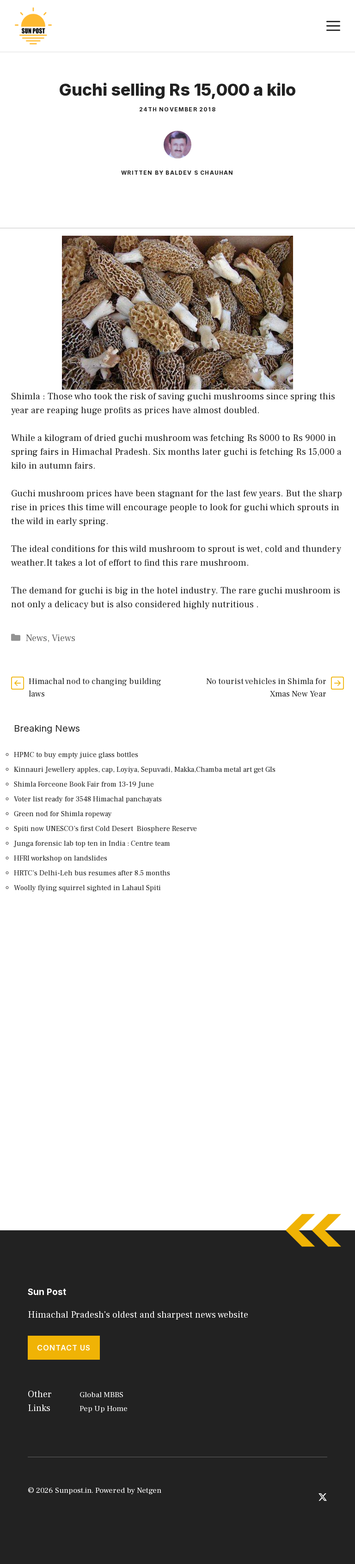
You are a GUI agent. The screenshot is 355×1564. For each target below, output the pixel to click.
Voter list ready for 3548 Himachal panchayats (88, 799)
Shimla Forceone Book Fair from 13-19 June (84, 784)
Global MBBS (101, 1395)
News (36, 638)
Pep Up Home (104, 1409)
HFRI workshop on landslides (60, 858)
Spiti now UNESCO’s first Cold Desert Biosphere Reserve (105, 828)
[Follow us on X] (322, 1497)
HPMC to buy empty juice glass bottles (76, 754)
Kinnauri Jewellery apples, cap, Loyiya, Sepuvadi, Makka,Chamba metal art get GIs (144, 769)
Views (63, 638)
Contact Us (64, 1347)
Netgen (149, 1490)
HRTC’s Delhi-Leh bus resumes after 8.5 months (92, 873)
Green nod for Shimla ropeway (63, 814)
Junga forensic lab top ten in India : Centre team (92, 843)
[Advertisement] (177, 986)
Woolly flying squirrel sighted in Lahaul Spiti (87, 887)
